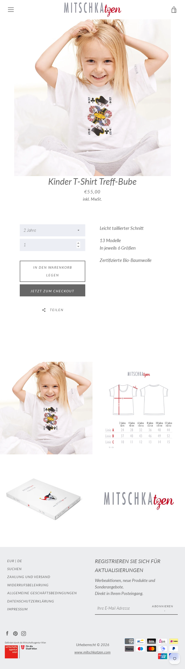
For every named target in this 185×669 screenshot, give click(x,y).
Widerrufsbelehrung (28, 585)
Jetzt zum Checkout (52, 291)
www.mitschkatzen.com (92, 652)
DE (19, 561)
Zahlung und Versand (28, 577)
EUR (10, 561)
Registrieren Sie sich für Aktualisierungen (127, 565)
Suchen (14, 569)
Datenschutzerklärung (30, 601)
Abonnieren (162, 606)
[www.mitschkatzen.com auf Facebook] (7, 633)
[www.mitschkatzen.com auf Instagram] (23, 633)
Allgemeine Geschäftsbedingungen (42, 593)
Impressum (17, 609)
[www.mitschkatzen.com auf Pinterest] (15, 633)
